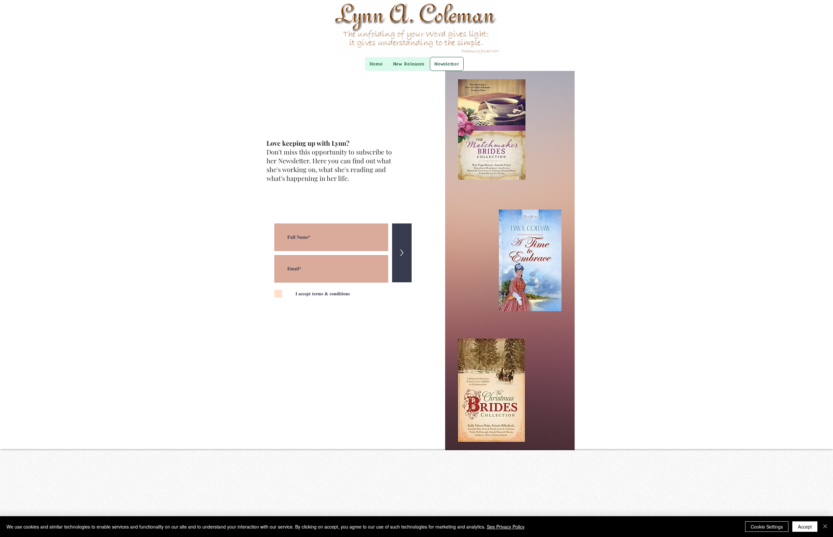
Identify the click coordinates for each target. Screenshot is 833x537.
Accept (805, 526)
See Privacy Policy (506, 526)
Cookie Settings (767, 526)
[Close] (825, 526)
